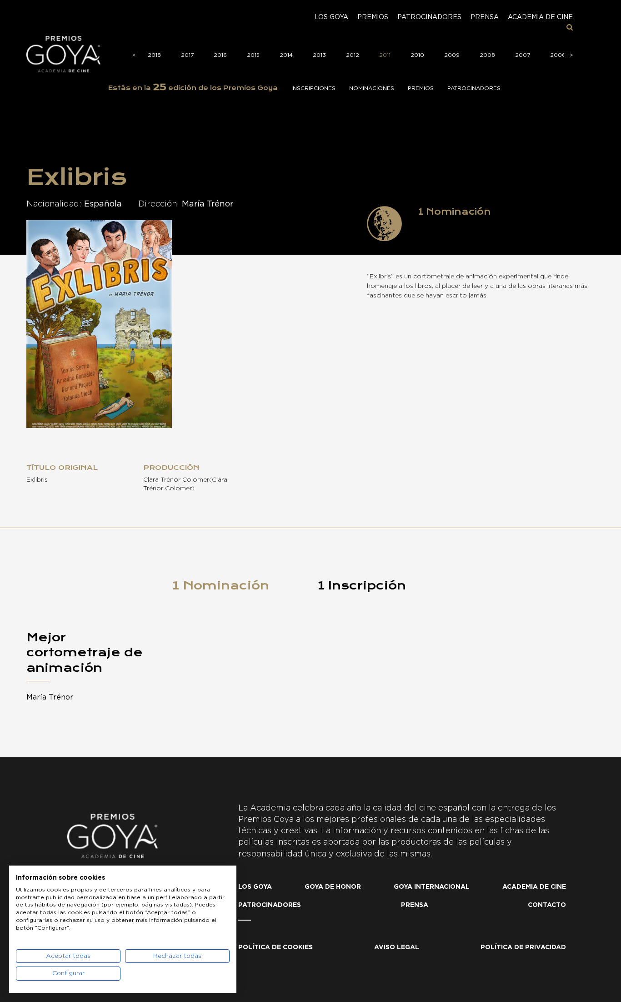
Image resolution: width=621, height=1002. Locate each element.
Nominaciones (371, 88)
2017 (187, 55)
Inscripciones (313, 88)
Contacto (547, 905)
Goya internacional (432, 887)
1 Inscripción (362, 585)
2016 (220, 55)
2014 (286, 55)
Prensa (485, 17)
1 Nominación (220, 585)
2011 (385, 55)
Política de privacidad (523, 947)
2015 (253, 55)
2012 (352, 55)
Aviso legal (396, 947)
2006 (558, 55)
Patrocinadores (429, 17)
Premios (372, 17)
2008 (487, 55)
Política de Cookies (275, 947)
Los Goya (331, 17)
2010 (417, 55)
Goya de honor (333, 887)
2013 (319, 55)
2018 (154, 55)
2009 (452, 55)
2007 (522, 55)
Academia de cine (540, 17)
